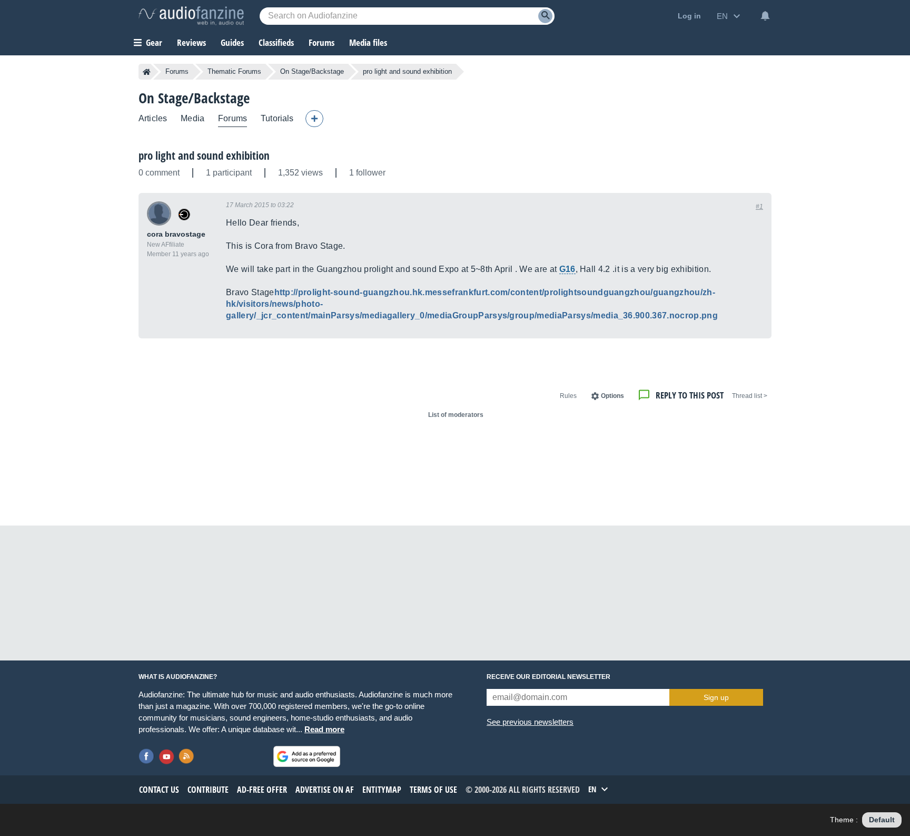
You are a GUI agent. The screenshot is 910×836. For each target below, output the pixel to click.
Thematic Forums (234, 71)
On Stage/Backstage (312, 71)
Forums (177, 71)
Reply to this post (690, 395)
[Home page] (147, 72)
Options (612, 396)
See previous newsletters (530, 721)
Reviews (191, 42)
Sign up (716, 697)
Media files (368, 42)
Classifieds (276, 42)
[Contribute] (314, 118)
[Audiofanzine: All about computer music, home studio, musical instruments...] (191, 15)
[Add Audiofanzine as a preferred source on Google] (306, 756)
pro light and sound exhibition (204, 155)
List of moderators (455, 415)
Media (192, 118)
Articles (153, 118)
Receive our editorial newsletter (548, 677)
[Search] (545, 16)
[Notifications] (765, 15)
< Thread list (749, 396)
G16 (567, 269)
